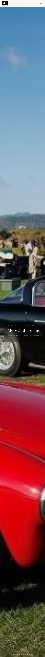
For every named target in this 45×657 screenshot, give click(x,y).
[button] (13, 654)
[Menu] (41, 3)
